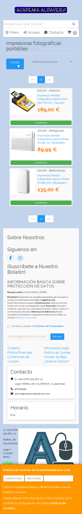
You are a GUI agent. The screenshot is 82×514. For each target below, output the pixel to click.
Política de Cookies (57, 352)
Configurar (14, 478)
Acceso (33, 32)
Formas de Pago (55, 357)
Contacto (56, 32)
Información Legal (56, 348)
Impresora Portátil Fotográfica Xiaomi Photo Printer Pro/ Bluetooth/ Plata (53, 181)
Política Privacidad (19, 352)
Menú (14, 32)
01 (41, 79)
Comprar (41, 122)
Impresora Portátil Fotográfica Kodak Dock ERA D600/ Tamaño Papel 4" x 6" (52, 101)
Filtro (15, 62)
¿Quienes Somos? (56, 361)
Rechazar (34, 478)
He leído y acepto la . (38, 326)
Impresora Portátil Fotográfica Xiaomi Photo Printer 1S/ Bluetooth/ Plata (53, 141)
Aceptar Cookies (58, 478)
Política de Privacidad (25, 317)
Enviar (57, 336)
